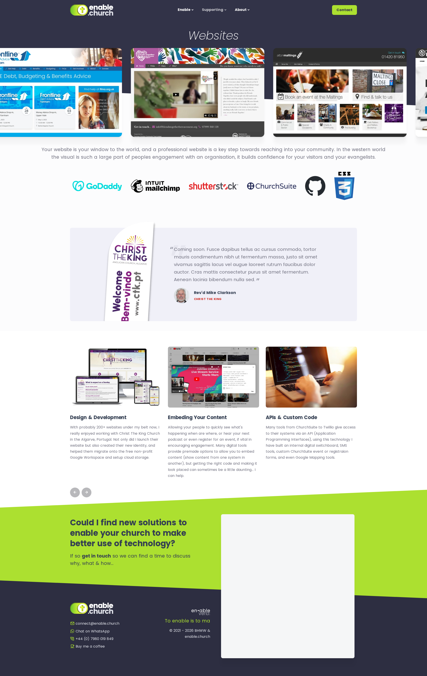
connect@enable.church (97, 623)
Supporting (212, 9)
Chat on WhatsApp (93, 631)
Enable (184, 9)
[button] (75, 492)
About (240, 9)
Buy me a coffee (90, 646)
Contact (344, 9)
